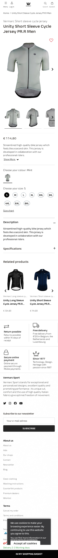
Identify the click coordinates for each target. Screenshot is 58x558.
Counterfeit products (13, 488)
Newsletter (8, 464)
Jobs (5, 450)
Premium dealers (11, 493)
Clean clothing (10, 478)
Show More (10, 159)
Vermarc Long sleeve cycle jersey (15, 296)
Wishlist (7, 498)
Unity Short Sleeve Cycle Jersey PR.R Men (31, 13)
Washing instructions (13, 483)
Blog (5, 469)
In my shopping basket (29, 554)
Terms (6, 505)
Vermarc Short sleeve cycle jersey (42, 296)
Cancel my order (10, 510)
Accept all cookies (25, 543)
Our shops (8, 455)
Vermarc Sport (11, 377)
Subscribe (29, 428)
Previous (5, 117)
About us (8, 440)
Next (52, 69)
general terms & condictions (23, 540)
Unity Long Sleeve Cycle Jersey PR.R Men (13, 302)
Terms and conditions (13, 515)
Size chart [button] (8, 210)
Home (6, 13)
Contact (6, 460)
